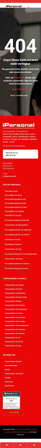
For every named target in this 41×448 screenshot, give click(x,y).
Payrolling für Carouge (13, 215)
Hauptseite (19, 77)
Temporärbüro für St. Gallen (15, 321)
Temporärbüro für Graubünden (16, 309)
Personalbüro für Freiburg (14, 211)
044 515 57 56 (10, 155)
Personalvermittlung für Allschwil (17, 220)
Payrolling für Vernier (13, 239)
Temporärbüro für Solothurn (15, 329)
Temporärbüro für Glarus (14, 313)
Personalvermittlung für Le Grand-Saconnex (21, 254)
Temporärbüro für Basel (13, 289)
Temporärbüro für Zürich (14, 342)
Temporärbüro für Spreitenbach (16, 225)
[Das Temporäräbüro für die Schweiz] (14, 7)
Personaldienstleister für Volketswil (18, 230)
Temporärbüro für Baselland (15, 293)
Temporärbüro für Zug (13, 249)
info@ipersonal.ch (9, 176)
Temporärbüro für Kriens (14, 259)
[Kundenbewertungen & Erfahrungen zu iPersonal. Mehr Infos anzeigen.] (11, 400)
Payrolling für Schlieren (13, 244)
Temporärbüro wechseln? (14, 374)
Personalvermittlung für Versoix (17, 268)
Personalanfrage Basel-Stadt (15, 203)
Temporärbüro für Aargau (14, 285)
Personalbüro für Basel (13, 195)
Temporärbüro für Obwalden (15, 317)
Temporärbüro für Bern (13, 301)
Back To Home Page (19, 95)
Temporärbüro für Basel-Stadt (16, 297)
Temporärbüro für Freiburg (15, 305)
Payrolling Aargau (11, 191)
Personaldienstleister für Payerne (17, 264)
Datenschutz (9, 386)
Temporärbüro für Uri (12, 338)
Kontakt (7, 378)
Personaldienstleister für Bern (16, 207)
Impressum (9, 382)
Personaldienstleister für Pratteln (17, 235)
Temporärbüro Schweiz (13, 361)
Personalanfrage (11, 365)
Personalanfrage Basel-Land (15, 199)
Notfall (7, 370)
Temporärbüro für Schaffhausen (16, 325)
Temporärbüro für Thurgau (14, 333)
